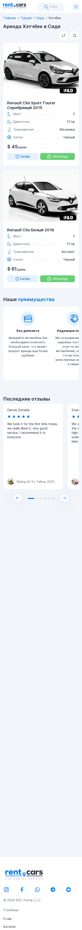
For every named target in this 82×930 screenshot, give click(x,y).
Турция (25, 18)
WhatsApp (60, 156)
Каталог (9, 927)
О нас (7, 919)
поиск (53, 6)
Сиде (40, 18)
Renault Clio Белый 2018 (30, 230)
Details (25, 156)
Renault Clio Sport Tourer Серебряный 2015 (31, 105)
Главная (9, 18)
